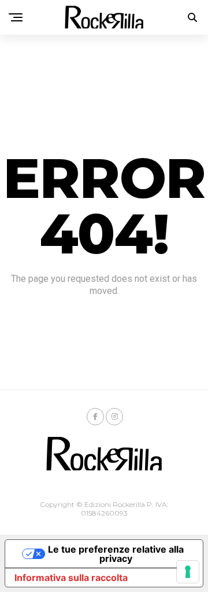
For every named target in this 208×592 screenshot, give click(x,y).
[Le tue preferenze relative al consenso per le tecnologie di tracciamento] (188, 572)
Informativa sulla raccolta (71, 577)
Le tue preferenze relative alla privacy (116, 553)
